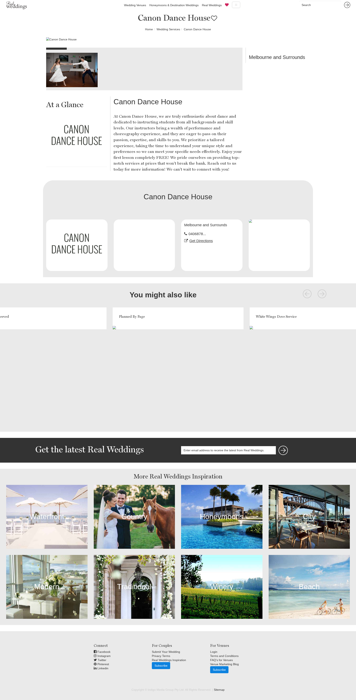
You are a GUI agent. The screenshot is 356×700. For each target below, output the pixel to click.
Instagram (104, 656)
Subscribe (161, 665)
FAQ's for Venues (221, 660)
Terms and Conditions (224, 656)
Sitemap (219, 689)
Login (213, 651)
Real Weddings (212, 5)
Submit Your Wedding (166, 651)
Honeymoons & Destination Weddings (174, 5)
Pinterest (103, 664)
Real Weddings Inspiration (169, 660)
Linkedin (102, 668)
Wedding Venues (135, 5)
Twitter (101, 660)
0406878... (197, 234)
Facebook (103, 651)
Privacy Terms (161, 656)
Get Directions (201, 241)
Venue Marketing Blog (224, 664)
